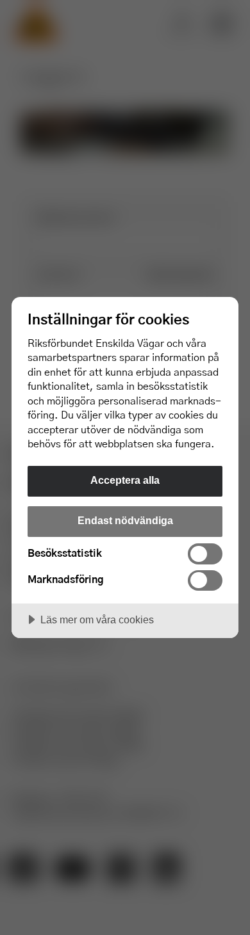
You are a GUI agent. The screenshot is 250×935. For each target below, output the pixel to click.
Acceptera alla (125, 480)
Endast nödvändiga (125, 520)
